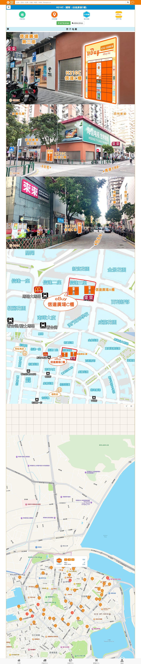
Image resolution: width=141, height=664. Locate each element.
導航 (84, 559)
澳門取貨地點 (63, 23)
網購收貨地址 (77, 23)
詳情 (84, 564)
